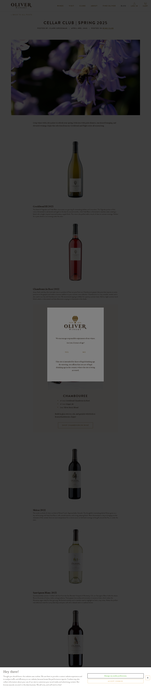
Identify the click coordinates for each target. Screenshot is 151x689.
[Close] (147, 678)
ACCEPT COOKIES (115, 681)
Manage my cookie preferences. (115, 675)
